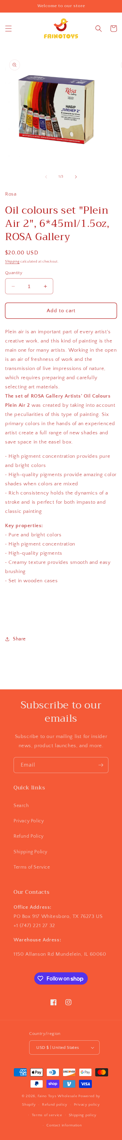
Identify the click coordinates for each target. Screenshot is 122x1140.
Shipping (12, 262)
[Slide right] (75, 176)
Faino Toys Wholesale (57, 1096)
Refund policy (54, 1105)
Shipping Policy (30, 852)
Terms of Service (32, 867)
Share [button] (19, 639)
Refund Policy (29, 836)
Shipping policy (83, 1115)
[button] (8, 28)
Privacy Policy (29, 821)
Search (21, 805)
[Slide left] (46, 176)
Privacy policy (87, 1105)
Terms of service (47, 1115)
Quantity (13, 272)
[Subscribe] (100, 765)
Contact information (64, 1125)
